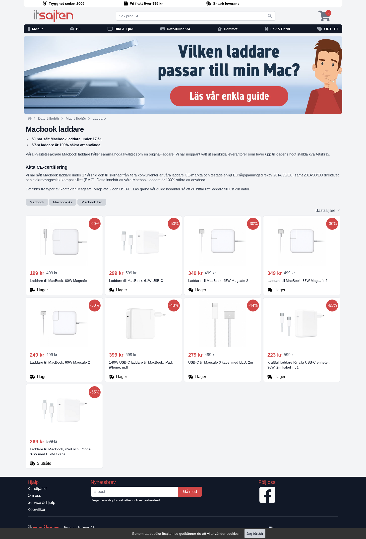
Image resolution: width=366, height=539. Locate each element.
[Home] (30, 118)
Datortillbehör (48, 118)
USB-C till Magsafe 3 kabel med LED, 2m (220, 362)
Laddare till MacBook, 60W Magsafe (58, 281)
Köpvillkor (36, 509)
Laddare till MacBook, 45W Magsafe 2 (218, 281)
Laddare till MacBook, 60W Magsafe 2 (60, 362)
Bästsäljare (325, 210)
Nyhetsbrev (103, 482)
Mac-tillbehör (76, 118)
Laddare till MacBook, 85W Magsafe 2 (297, 281)
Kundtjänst (37, 488)
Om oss (34, 495)
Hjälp (33, 482)
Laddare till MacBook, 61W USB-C (136, 281)
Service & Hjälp (41, 502)
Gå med (190, 491)
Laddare (99, 118)
